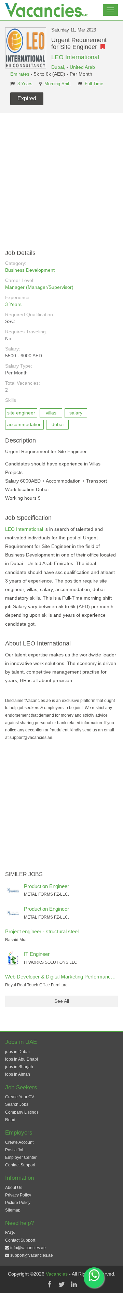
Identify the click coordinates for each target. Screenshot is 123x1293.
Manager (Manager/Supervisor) (39, 287)
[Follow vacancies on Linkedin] (74, 1284)
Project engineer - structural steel (42, 931)
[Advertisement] (61, 178)
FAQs (10, 1232)
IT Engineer (37, 954)
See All (61, 1001)
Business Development (30, 270)
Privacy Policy (18, 1195)
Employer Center (21, 1157)
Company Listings (22, 1112)
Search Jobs (16, 1104)
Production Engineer (46, 886)
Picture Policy (17, 1202)
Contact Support (20, 1165)
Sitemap (12, 1210)
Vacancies (57, 1274)
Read (10, 1119)
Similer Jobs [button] (24, 874)
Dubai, (59, 67)
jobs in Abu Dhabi (21, 1059)
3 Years (24, 83)
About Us (13, 1187)
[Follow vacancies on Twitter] (61, 1284)
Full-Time (94, 83)
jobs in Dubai (17, 1051)
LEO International (75, 57)
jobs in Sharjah (19, 1066)
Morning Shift (57, 83)
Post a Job (15, 1150)
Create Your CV (19, 1096)
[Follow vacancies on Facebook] (49, 1284)
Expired (26, 98)
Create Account (19, 1142)
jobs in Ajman (17, 1074)
